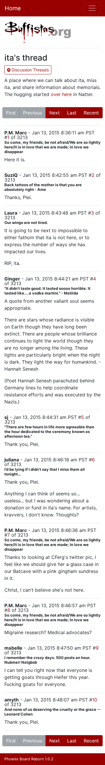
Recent (91, 113)
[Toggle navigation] (92, 8)
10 (94, 700)
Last (71, 113)
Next (54, 113)
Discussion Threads (29, 69)
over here (61, 94)
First (11, 113)
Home (13, 8)
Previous (32, 113)
